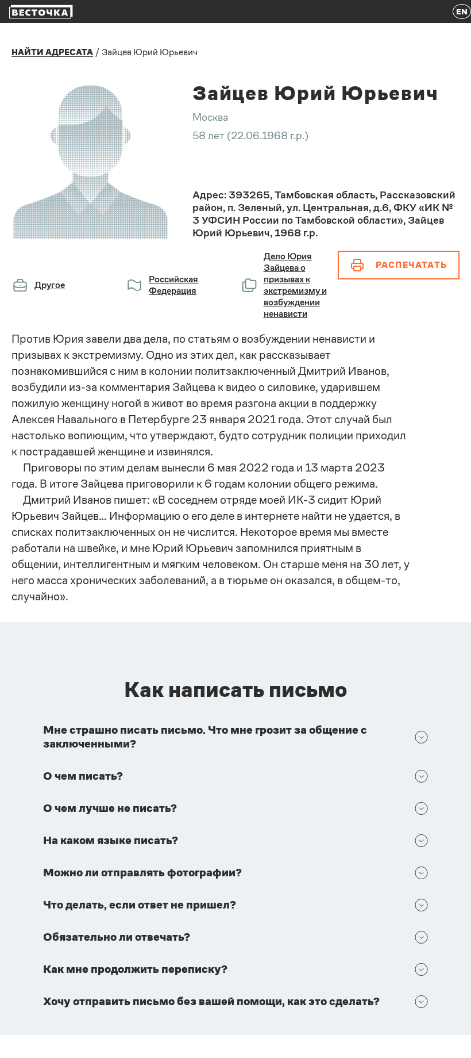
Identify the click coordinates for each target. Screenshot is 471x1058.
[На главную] (41, 12)
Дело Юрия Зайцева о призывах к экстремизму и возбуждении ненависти (295, 285)
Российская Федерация (173, 285)
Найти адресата (52, 52)
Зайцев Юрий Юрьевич (150, 52)
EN (462, 11)
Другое (49, 285)
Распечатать (411, 264)
